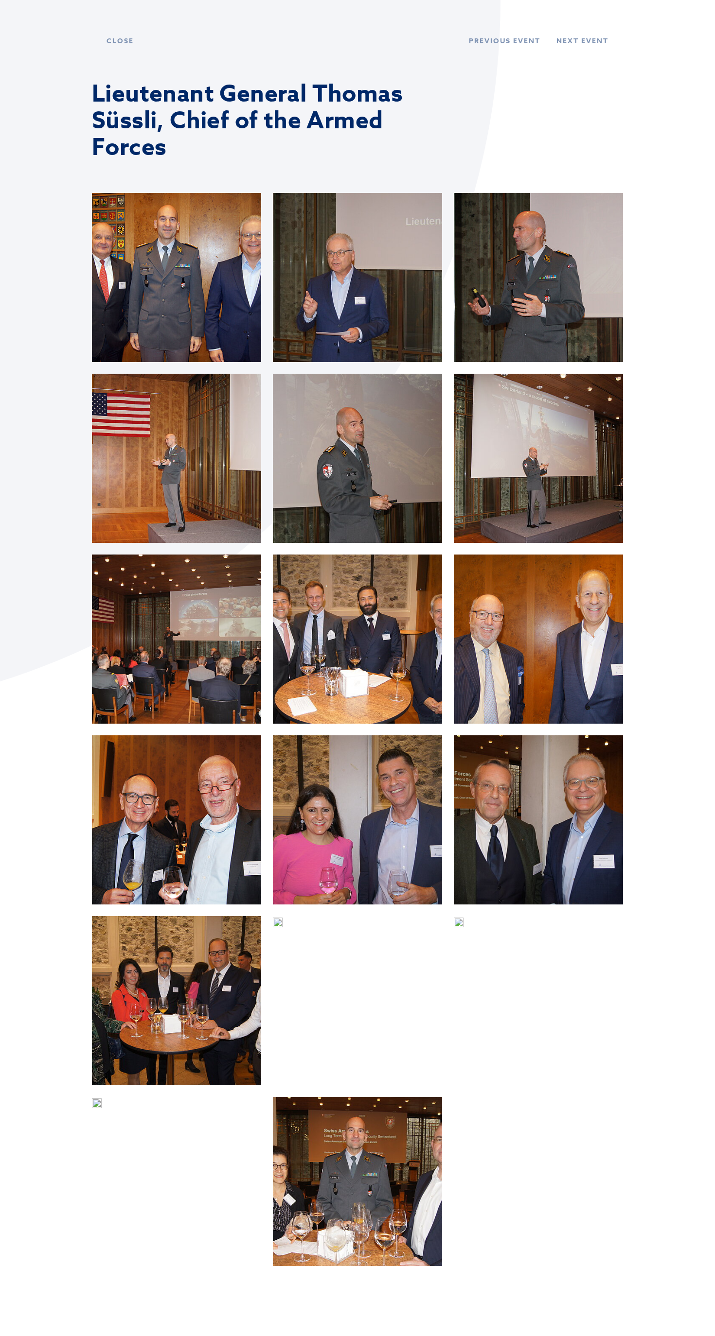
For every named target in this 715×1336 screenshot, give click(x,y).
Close (120, 41)
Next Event (582, 41)
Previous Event (504, 41)
